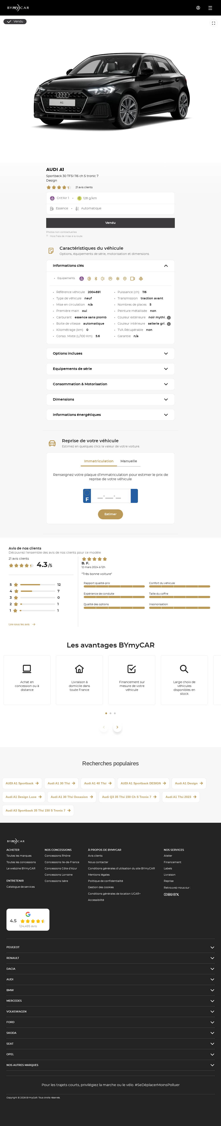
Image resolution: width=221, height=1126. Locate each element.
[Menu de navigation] (210, 8)
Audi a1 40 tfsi (95, 783)
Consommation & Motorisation (80, 384)
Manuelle (128, 461)
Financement (172, 862)
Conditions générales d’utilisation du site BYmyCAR (121, 868)
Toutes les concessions (21, 862)
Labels (168, 868)
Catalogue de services (20, 887)
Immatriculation (99, 461)
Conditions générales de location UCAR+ (114, 893)
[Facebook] (171, 895)
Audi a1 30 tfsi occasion (69, 797)
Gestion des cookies (101, 887)
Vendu (110, 222)
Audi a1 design (186, 783)
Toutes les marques (19, 855)
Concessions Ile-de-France (62, 862)
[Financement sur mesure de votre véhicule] (132, 680)
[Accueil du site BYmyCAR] (18, 7)
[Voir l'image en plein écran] (214, 23)
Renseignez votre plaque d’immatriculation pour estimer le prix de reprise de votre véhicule (110, 477)
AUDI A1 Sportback (19, 783)
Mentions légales (99, 874)
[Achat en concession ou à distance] (27, 680)
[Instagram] (174, 895)
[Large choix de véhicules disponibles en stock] (184, 680)
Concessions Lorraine (59, 874)
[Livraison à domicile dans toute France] (79, 680)
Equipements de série (72, 369)
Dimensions (63, 399)
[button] (106, 713)
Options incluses (67, 353)
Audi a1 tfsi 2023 (178, 797)
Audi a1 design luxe (21, 797)
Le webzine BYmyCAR (20, 868)
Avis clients (95, 855)
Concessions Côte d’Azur (61, 868)
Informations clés (68, 265)
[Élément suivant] (117, 727)
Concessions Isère (56, 881)
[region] (110, 89)
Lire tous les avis (19, 624)
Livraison (169, 874)
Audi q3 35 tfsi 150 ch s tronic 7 (126, 797)
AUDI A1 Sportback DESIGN (141, 783)
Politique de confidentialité (105, 881)
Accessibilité (96, 900)
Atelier (168, 855)
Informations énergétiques (77, 415)
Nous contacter (98, 862)
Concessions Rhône (57, 855)
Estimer (110, 514)
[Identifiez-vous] (198, 8)
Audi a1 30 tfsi (59, 783)
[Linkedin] (165, 895)
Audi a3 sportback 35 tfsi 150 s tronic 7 (35, 810)
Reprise (169, 881)
